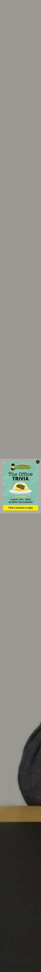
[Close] (38, 462)
